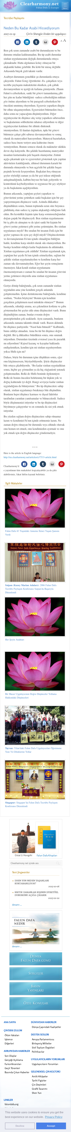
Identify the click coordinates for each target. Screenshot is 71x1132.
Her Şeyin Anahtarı (14, 639)
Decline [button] (20, 1125)
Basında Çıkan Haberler (17, 1072)
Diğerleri (9, 1043)
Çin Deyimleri (39, 1084)
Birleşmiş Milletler (42, 1043)
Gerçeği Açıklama (14, 1059)
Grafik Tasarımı (39, 1088)
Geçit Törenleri (12, 1068)
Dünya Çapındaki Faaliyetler (46, 1026)
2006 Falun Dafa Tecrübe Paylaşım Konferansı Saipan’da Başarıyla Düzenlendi (30, 588)
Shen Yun (37, 1092)
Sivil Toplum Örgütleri (43, 1047)
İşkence (9, 1039)
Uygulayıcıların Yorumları (45, 1064)
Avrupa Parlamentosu (43, 1039)
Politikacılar (38, 1051)
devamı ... (17, 904)
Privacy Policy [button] (53, 1117)
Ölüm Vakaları (12, 1035)
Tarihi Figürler (39, 1080)
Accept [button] (51, 1125)
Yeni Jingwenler (21, 872)
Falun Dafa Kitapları (47, 855)
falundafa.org (11, 1104)
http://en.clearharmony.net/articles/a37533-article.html (30, 457)
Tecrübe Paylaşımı (14, 18)
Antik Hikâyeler (40, 1076)
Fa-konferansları (13, 1064)
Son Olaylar (11, 1055)
